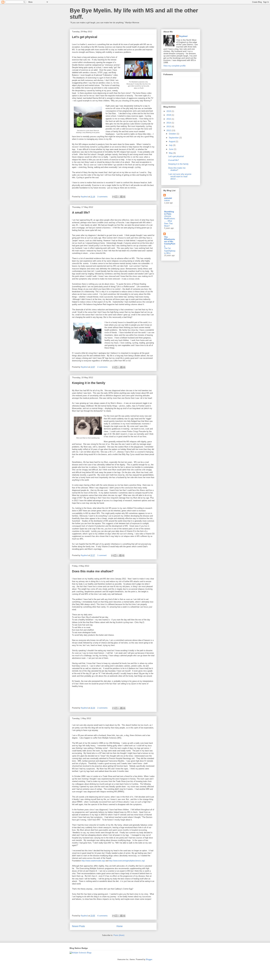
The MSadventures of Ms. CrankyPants (169, 241)
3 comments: (103, 197)
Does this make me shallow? (92, 571)
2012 (169, 130)
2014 (169, 123)
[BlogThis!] (116, 196)
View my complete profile (174, 66)
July (171, 145)
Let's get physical (84, 37)
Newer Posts (78, 926)
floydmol (183, 36)
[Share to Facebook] (121, 196)
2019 (169, 111)
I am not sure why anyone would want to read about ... (179, 176)
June (171, 149)
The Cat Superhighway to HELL (170, 250)
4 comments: (103, 916)
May (171, 153)
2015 (169, 119)
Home (120, 926)
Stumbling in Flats (169, 212)
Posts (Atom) (118, 935)
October (173, 134)
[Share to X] (118, 196)
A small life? (81, 212)
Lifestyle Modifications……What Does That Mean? (169, 221)
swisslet (168, 198)
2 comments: (103, 367)
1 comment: (102, 555)
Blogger (149, 959)
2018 (169, 115)
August (172, 141)
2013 (169, 126)
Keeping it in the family (88, 383)
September (174, 137)
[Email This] (113, 196)
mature (167, 200)
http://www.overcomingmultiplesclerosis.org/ (127, 861)
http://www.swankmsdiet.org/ (93, 861)
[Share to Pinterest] (124, 196)
